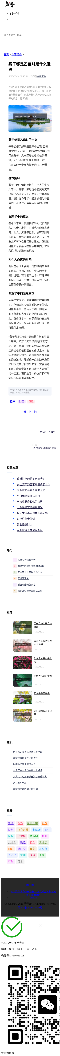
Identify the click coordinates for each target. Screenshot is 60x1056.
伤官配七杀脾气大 (27, 560)
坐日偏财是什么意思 (28, 496)
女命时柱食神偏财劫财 (30, 530)
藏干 (12, 401)
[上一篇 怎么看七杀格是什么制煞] (18, 431)
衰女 (32, 849)
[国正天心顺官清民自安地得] (22, 645)
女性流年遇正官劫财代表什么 (33, 484)
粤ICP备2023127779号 (30, 907)
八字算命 (17, 54)
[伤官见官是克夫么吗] (22, 662)
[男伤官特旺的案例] (22, 680)
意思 (31, 401)
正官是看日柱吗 (42, 693)
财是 (21, 401)
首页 (6, 54)
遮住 (47, 829)
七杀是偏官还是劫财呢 (30, 507)
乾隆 (23, 842)
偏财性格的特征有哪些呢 (31, 478)
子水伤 (22, 836)
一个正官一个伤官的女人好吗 (27, 770)
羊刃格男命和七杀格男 (30, 501)
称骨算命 (25, 891)
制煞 (44, 823)
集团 (23, 855)
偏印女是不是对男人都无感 (32, 513)
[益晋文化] (20, 6)
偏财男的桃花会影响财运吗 (31, 566)
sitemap (33, 897)
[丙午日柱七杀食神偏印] (22, 627)
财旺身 (22, 849)
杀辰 (42, 855)
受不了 (12, 855)
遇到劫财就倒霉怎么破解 (30, 591)
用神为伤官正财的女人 (24, 764)
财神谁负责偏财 (26, 519)
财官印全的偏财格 (27, 585)
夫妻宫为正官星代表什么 (30, 572)
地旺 (44, 836)
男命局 (43, 842)
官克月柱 (23, 829)
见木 (20, 861)
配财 (11, 849)
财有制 (34, 836)
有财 (11, 861)
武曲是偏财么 (24, 524)
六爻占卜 (44, 891)
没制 (11, 829)
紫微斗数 (35, 891)
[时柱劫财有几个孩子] (22, 715)
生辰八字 (32, 823)
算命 (11, 823)
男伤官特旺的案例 (43, 676)
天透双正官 (23, 578)
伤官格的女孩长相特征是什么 (27, 752)
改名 (32, 855)
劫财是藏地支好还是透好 (25, 758)
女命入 (12, 842)
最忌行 (43, 849)
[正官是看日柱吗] (22, 697)
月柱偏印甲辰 (20, 783)
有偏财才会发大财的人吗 (31, 490)
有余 (32, 842)
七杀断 (36, 829)
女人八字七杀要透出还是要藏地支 (30, 776)
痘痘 (11, 836)
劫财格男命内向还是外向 (25, 789)
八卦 (20, 823)
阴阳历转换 (34, 895)
